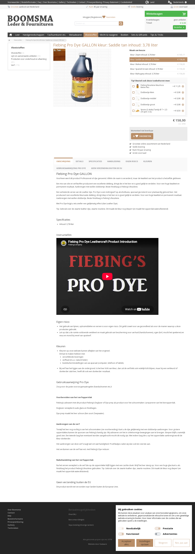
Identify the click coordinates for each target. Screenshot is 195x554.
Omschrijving (63, 161)
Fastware (103, 544)
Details (79, 161)
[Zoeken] (121, 23)
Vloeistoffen (91, 34)
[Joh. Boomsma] (30, 19)
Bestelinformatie (28, 2)
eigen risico (132, 161)
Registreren (96, 17)
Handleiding (113, 161)
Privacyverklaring (15, 522)
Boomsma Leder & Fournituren (11, 34)
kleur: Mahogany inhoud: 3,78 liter (157, 73)
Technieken (71, 2)
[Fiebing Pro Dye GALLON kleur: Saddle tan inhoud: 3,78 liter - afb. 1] (82, 78)
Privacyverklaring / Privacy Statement (103, 2)
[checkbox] (121, 528)
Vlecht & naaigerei (109, 34)
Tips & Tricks (156, 34)
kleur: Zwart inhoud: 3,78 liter (157, 54)
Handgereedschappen (33, 34)
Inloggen (86, 17)
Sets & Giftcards (139, 34)
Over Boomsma (50, 2)
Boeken (124, 34)
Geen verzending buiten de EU (106, 168)
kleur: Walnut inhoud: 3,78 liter (157, 64)
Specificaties (95, 161)
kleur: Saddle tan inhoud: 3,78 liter (157, 59)
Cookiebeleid (126, 2)
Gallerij (62, 2)
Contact (81, 2)
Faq (39, 2)
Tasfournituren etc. (56, 34)
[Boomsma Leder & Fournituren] (9, 40)
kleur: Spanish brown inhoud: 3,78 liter (157, 69)
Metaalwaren (75, 34)
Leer (17, 34)
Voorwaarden (14, 2)
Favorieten (110, 17)
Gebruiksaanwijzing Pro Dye (71, 168)
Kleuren (147, 161)
